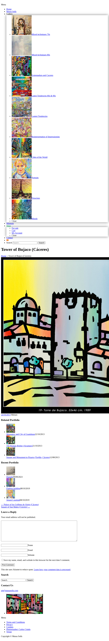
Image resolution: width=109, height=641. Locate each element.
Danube (9, 477)
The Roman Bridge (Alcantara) (19, 446)
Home (3, 256)
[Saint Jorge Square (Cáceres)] (24, 613)
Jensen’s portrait (13, 500)
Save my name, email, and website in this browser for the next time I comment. (37, 560)
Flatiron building (13, 488)
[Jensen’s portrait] (10, 498)
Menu (3, 4)
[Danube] (10, 474)
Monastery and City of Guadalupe (20, 434)
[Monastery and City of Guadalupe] (10, 432)
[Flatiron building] (10, 486)
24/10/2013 (6, 415)
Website (31, 555)
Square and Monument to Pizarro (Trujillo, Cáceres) (28, 457)
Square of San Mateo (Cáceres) (15, 507)
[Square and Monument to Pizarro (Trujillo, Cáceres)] (10, 455)
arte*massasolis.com (9, 590)
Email (30, 550)
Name (30, 545)
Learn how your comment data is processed (52, 569)
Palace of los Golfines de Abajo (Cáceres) (20, 504)
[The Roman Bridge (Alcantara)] (10, 443)
